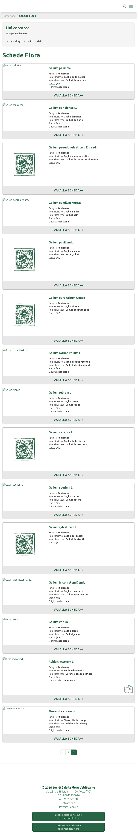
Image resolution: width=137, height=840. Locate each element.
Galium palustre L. (61, 68)
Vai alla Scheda (67, 95)
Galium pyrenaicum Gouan (67, 297)
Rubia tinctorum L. (61, 661)
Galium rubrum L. (60, 392)
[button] (57, 83)
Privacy (63, 806)
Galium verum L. (60, 622)
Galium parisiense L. (63, 107)
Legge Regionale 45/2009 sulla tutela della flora (68, 817)
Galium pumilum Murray (65, 202)
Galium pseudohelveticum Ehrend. (73, 147)
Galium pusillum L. (61, 242)
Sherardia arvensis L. (63, 711)
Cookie (74, 806)
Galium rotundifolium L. (65, 353)
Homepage (9, 15)
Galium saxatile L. (61, 432)
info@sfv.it (68, 803)
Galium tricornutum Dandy (67, 582)
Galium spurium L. (61, 487)
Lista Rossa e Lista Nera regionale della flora (68, 827)
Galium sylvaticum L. (63, 527)
